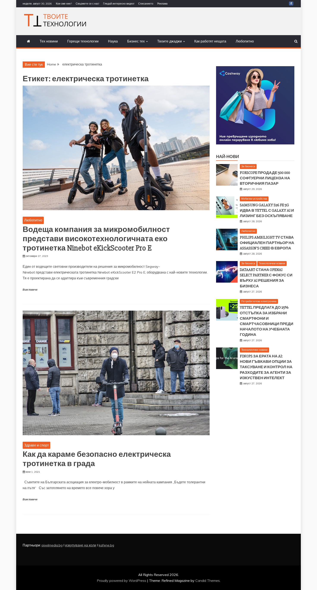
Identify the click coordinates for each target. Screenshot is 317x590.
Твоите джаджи (169, 41)
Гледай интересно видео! (118, 3)
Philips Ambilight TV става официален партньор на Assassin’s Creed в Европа (267, 242)
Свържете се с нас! (87, 3)
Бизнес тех (136, 41)
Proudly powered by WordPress (122, 580)
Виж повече (30, 289)
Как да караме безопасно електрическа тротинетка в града (97, 459)
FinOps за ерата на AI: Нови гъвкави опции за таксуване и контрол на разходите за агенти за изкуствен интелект (266, 367)
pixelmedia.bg (52, 545)
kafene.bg (106, 545)
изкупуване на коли (80, 545)
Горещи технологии (83, 41)
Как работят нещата (210, 41)
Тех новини (49, 41)
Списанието (145, 3)
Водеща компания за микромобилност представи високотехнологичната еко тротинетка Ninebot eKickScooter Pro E (96, 239)
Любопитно (245, 41)
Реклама (162, 3)
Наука (113, 41)
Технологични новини (272, 263)
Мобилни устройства (254, 198)
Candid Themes (207, 580)
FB (291, 3)
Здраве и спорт (36, 445)
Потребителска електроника (258, 301)
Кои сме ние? (64, 3)
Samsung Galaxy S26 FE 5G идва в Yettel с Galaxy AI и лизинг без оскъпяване (267, 210)
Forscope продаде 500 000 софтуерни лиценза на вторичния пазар (265, 178)
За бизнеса (248, 166)
